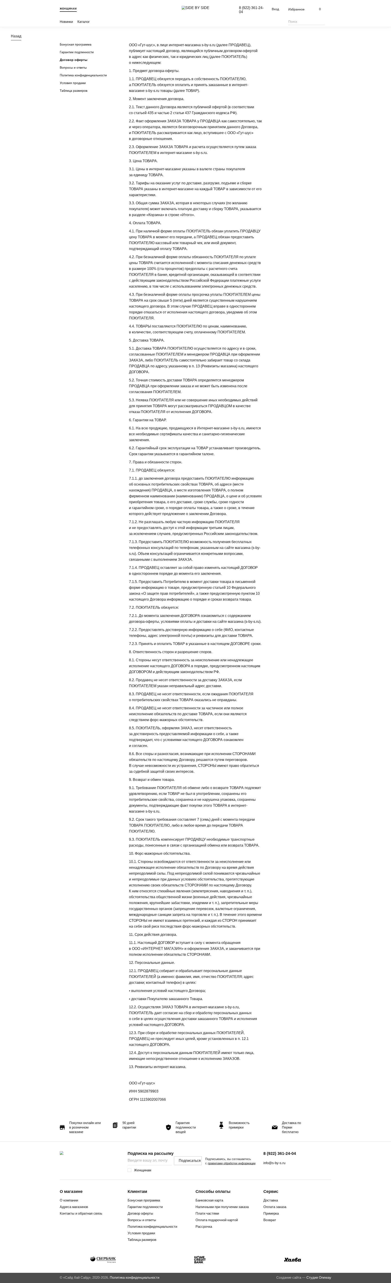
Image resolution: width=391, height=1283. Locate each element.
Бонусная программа (75, 44)
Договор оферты (73, 60)
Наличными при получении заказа (222, 1207)
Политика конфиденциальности (83, 75)
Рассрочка (204, 1226)
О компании (69, 1200)
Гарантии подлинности (77, 52)
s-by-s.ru (208, 45)
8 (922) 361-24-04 (279, 1153)
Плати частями (207, 1213)
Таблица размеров (73, 90)
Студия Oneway (318, 1277)
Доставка (270, 1200)
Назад (16, 36)
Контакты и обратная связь (81, 1213)
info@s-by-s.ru (274, 1163)
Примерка (271, 1213)
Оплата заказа (274, 1207)
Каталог (83, 22)
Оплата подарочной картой (217, 1220)
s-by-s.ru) (253, 621)
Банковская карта (209, 1200)
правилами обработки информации (231, 1163)
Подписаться (190, 1161)
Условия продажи (73, 83)
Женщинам (68, 8)
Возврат (269, 1220)
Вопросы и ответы (73, 67)
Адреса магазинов (74, 1207)
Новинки (66, 22)
